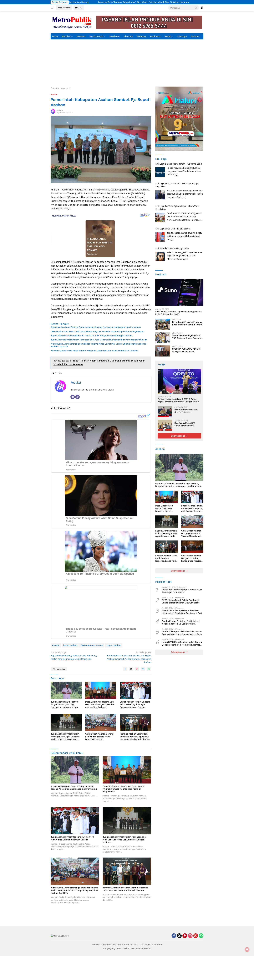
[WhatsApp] (201, 935)
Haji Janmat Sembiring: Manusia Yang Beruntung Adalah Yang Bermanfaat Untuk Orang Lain (74, 655)
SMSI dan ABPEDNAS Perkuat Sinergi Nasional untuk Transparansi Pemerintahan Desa (186, 350)
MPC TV (78, 7)
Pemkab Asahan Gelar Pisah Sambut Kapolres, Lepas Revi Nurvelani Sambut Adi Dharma (94, 350)
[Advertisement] (127, 61)
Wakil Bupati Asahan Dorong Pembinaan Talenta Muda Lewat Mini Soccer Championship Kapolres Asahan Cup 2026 (98, 345)
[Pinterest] (184, 935)
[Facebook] (174, 935)
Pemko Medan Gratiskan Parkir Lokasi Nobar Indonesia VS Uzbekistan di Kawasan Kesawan (180, 622)
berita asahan (70, 645)
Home (55, 36)
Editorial (195, 36)
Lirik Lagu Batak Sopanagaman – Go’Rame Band (178, 248)
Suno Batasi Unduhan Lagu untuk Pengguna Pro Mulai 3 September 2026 (178, 313)
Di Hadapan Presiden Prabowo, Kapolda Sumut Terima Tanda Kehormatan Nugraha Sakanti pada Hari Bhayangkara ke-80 (187, 323)
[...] (184, 177)
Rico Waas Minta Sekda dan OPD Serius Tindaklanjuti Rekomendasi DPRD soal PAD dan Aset (187, 411)
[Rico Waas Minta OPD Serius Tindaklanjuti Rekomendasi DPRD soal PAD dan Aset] (165, 425)
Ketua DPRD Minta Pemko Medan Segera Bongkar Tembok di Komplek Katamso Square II (182, 643)
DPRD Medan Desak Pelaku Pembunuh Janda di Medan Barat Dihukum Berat (180, 601)
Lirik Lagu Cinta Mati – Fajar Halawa (172, 209)
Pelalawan (155, 36)
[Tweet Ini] (131, 669)
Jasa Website (64, 7)
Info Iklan (158, 944)
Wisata (167, 36)
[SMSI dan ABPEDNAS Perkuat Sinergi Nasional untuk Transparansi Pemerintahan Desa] (162, 350)
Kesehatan (115, 36)
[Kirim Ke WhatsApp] (149, 669)
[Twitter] (179, 935)
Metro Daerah (96, 36)
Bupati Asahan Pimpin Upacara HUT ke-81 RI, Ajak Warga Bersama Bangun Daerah (91, 335)
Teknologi (141, 36)
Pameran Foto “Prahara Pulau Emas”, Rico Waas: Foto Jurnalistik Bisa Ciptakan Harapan (75, 2)
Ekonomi (128, 36)
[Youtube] (195, 935)
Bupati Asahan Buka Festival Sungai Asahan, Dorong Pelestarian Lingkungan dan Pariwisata (96, 327)
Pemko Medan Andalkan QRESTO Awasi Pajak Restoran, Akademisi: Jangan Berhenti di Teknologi (179, 400)
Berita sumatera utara (92, 645)
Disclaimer (146, 944)
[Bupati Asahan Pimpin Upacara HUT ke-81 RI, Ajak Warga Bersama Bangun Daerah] (135, 690)
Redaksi (60, 110)
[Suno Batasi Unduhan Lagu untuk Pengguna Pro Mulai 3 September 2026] (179, 292)
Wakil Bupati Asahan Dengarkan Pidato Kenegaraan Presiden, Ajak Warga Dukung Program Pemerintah (192, 558)
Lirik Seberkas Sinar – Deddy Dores (172, 228)
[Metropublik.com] (73, 22)
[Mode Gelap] (201, 7)
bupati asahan (114, 645)
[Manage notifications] (247, 949)
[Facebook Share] (125, 669)
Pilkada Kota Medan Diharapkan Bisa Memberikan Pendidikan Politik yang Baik (182, 612)
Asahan (54, 94)
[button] (196, 7)
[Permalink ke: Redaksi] (53, 111)
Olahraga (182, 36)
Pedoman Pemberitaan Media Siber (120, 944)
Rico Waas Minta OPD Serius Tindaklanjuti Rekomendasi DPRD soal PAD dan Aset (186, 424)
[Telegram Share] (143, 669)
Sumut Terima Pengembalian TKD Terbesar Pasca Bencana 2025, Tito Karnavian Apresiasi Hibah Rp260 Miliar (187, 336)
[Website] (77, 397)
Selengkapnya (178, 436)
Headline (66, 36)
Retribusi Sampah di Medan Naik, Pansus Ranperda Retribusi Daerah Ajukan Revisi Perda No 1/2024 (182, 633)
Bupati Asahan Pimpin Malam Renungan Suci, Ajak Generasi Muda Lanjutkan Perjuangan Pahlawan (99, 339)
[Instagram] (190, 935)
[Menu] (53, 7)
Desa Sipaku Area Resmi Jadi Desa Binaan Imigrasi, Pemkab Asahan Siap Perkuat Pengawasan (97, 331)
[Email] (72, 397)
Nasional (81, 36)
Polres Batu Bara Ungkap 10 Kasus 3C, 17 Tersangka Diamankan (182, 591)
